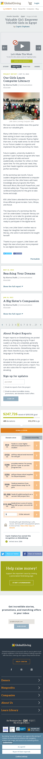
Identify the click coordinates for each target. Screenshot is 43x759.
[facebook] (11, 669)
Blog (37, 9)
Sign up (10, 399)
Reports (16, 67)
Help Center (21, 662)
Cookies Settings (21, 756)
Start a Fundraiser (21, 583)
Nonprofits (21, 9)
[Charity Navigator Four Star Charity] (6, 729)
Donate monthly (32, 438)
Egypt (22, 16)
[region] (21, 746)
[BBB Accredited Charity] (21, 729)
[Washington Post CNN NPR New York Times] (21, 722)
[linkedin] (32, 669)
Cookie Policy (7, 742)
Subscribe (21, 626)
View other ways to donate (22, 527)
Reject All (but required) (21, 752)
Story (6, 67)
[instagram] (21, 669)
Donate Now (21, 430)
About (15, 9)
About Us (7, 703)
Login (36, 3)
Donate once (11, 438)
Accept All (21, 747)
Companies (30, 9)
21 (36, 324)
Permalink (35, 259)
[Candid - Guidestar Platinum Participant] (12, 729)
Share (37, 67)
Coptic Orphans (23, 26)
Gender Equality (12, 16)
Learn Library (9, 710)
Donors (5, 680)
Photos (26, 67)
